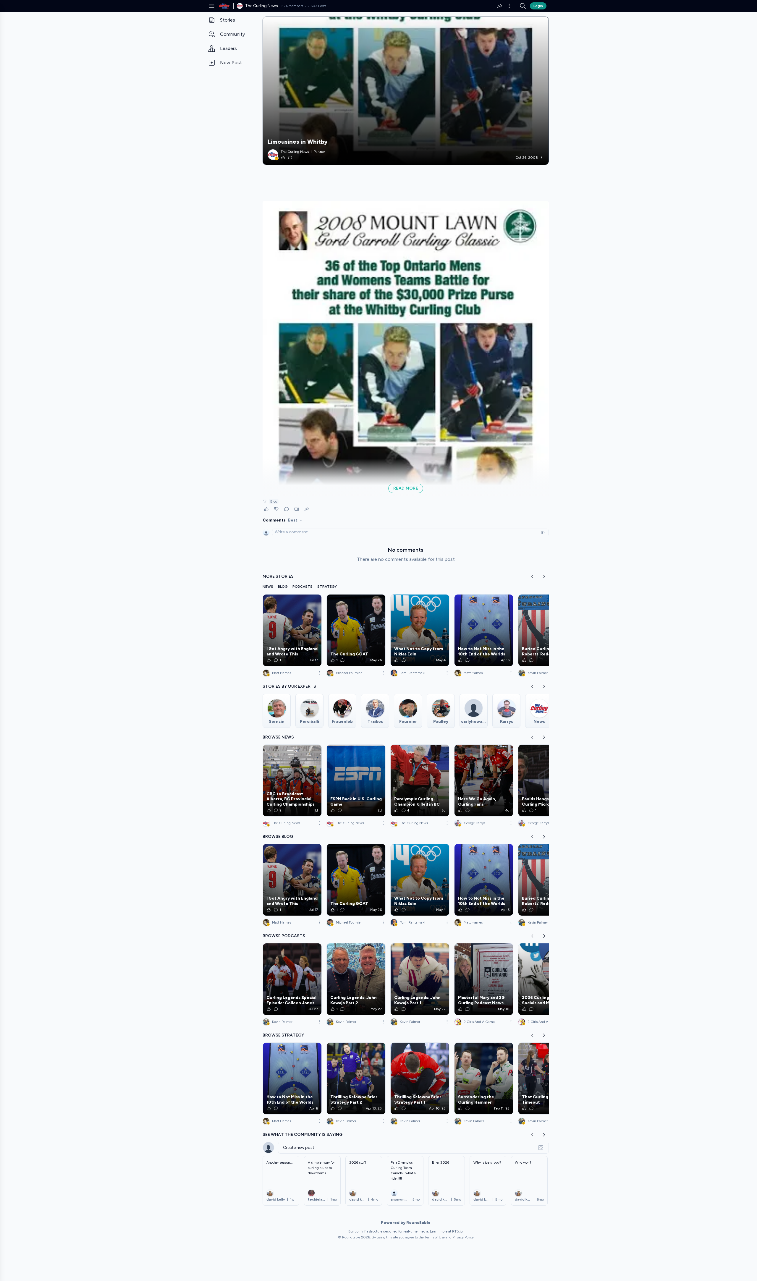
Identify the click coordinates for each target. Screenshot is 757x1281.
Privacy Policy (463, 1237)
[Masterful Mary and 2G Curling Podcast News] (483, 979)
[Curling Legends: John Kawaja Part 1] (420, 979)
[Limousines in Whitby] (406, 91)
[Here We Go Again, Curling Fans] (483, 780)
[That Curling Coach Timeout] (547, 1078)
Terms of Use (435, 1237)
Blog (273, 501)
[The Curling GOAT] (356, 630)
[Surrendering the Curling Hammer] (483, 1078)
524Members (292, 6)
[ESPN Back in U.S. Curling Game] (356, 780)
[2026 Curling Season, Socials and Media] (547, 979)
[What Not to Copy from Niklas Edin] (420, 630)
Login (538, 6)
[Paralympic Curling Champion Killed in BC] (420, 780)
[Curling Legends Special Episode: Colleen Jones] (292, 979)
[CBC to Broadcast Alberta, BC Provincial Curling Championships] (292, 780)
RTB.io (457, 1231)
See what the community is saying (302, 1134)
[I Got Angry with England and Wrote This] (292, 630)
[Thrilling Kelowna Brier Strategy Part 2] (356, 1078)
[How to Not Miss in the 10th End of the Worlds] (483, 630)
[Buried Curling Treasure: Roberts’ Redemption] (547, 630)
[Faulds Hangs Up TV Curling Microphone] (547, 780)
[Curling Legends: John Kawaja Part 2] (356, 979)
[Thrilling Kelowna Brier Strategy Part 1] (420, 1078)
